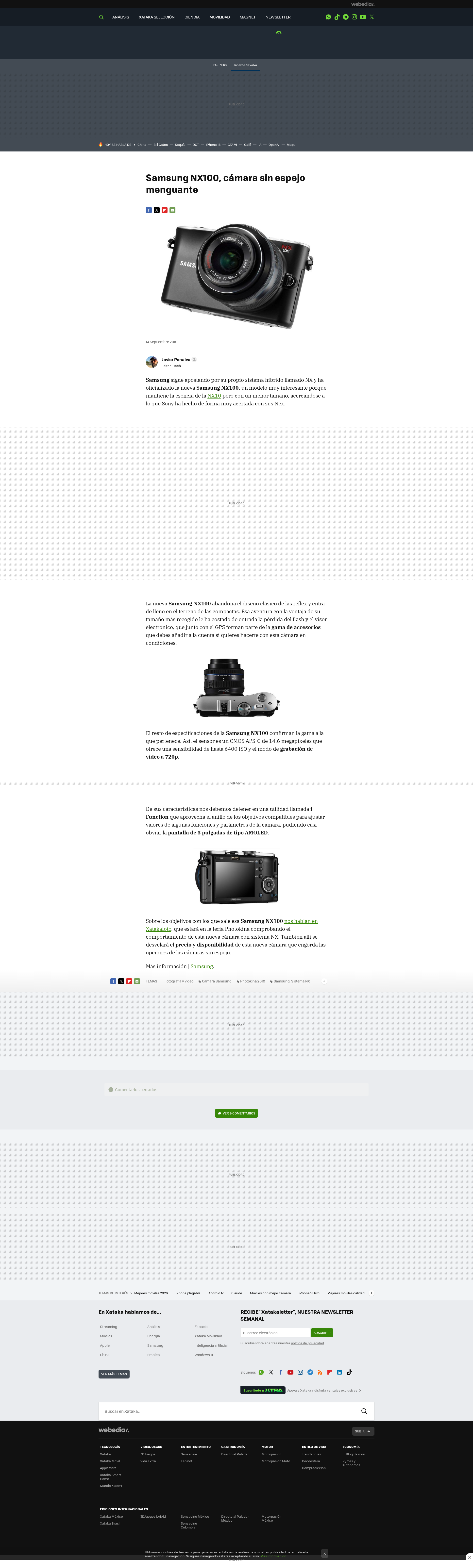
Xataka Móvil (110, 1461)
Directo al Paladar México (235, 1518)
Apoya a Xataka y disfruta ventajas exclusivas (322, 1390)
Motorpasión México (271, 1518)
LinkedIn (339, 1371)
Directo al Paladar (235, 1454)
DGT (196, 144)
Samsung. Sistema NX (292, 981)
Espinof (186, 1461)
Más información (273, 1556)
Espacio (201, 1326)
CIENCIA (192, 17)
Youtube (363, 17)
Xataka (105, 1454)
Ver (239, 1113)
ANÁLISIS (120, 17)
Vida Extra (148, 1461)
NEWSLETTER (278, 17)
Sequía (180, 144)
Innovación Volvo (245, 65)
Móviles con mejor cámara (271, 1293)
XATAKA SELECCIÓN (157, 17)
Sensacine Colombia (189, 1525)
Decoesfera (311, 1461)
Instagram (354, 17)
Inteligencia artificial (211, 1345)
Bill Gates (160, 144)
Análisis (153, 1326)
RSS (320, 1371)
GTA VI (232, 144)
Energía (153, 1335)
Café (247, 144)
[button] (178, 359)
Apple (105, 1345)
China (141, 144)
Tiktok (337, 17)
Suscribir (322, 1332)
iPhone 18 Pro (309, 1293)
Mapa (291, 144)
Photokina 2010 (252, 981)
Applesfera (108, 1467)
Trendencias (311, 1454)
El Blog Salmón (353, 1454)
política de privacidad (307, 1343)
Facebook (149, 210)
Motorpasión (271, 1454)
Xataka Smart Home (110, 1476)
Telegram (346, 17)
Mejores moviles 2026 (151, 1293)
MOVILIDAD (219, 17)
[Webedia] (362, 4)
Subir (360, 1431)
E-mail (172, 210)
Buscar (364, 1411)
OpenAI (274, 144)
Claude (237, 1293)
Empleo (153, 1354)
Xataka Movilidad (208, 1335)
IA (259, 144)
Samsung (202, 966)
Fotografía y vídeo (179, 981)
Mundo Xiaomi (111, 1485)
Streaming (108, 1326)
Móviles (106, 1335)
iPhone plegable (188, 1293)
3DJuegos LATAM (153, 1516)
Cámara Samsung (217, 981)
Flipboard (165, 210)
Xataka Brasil (110, 1523)
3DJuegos (147, 1454)
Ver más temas (114, 1374)
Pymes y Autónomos (351, 1463)
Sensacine (189, 1454)
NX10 (214, 395)
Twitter (371, 17)
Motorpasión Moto (276, 1461)
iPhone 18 (213, 144)
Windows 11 (204, 1354)
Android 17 (216, 1293)
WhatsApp (328, 17)
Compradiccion (314, 1467)
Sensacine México (195, 1516)
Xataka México (111, 1516)
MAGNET (248, 17)
